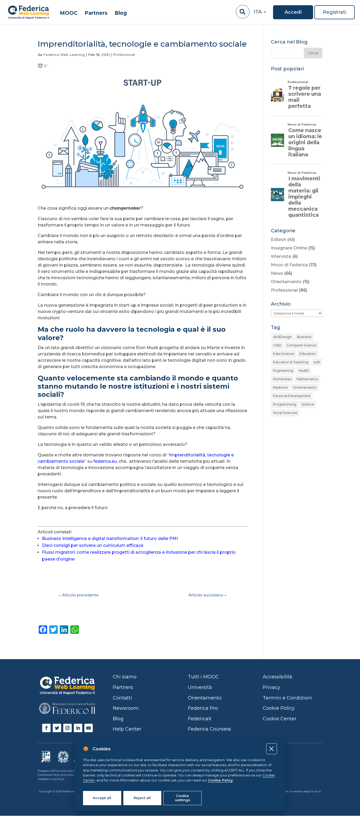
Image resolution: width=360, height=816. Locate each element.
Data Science (283, 354)
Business (304, 337)
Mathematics (307, 379)
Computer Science (301, 345)
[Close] (271, 748)
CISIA (277, 345)
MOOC (68, 13)
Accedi (293, 12)
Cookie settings (182, 798)
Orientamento (286, 281)
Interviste (281, 256)
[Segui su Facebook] (46, 728)
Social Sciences (285, 413)
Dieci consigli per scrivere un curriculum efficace (92, 545)
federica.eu (105, 461)
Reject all (142, 798)
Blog (121, 13)
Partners (96, 13)
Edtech (278, 239)
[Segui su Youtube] (88, 728)
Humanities (282, 379)
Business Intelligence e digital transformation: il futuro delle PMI (110, 538)
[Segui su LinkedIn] (78, 728)
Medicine (280, 387)
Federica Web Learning (64, 54)
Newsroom (126, 708)
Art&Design (282, 337)
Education (307, 354)
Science (307, 404)
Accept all (102, 798)
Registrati (334, 12)
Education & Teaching (290, 362)
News (277, 273)
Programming (284, 404)
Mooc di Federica (289, 264)
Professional (124, 54)
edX (317, 362)
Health (304, 371)
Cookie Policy (220, 780)
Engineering (283, 371)
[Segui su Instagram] (67, 728)
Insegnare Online (289, 247)
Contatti (122, 698)
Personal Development (291, 396)
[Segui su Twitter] (57, 728)
